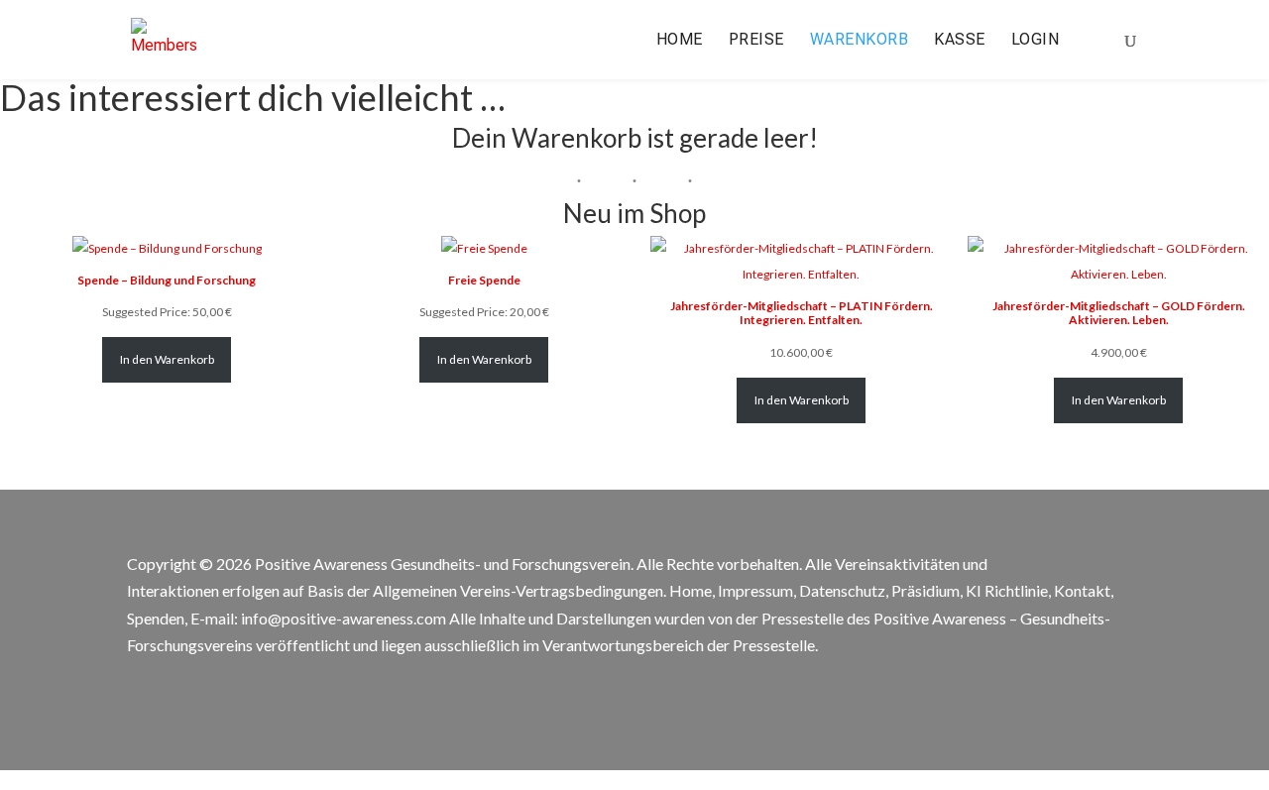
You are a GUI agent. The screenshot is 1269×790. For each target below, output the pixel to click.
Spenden (155, 618)
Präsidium (925, 590)
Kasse (959, 41)
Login (1035, 41)
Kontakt (1082, 590)
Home (679, 41)
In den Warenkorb (167, 359)
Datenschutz (842, 590)
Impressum (755, 590)
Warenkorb (859, 41)
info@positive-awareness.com (343, 618)
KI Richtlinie (1007, 590)
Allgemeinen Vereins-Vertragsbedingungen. (519, 590)
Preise (756, 41)
